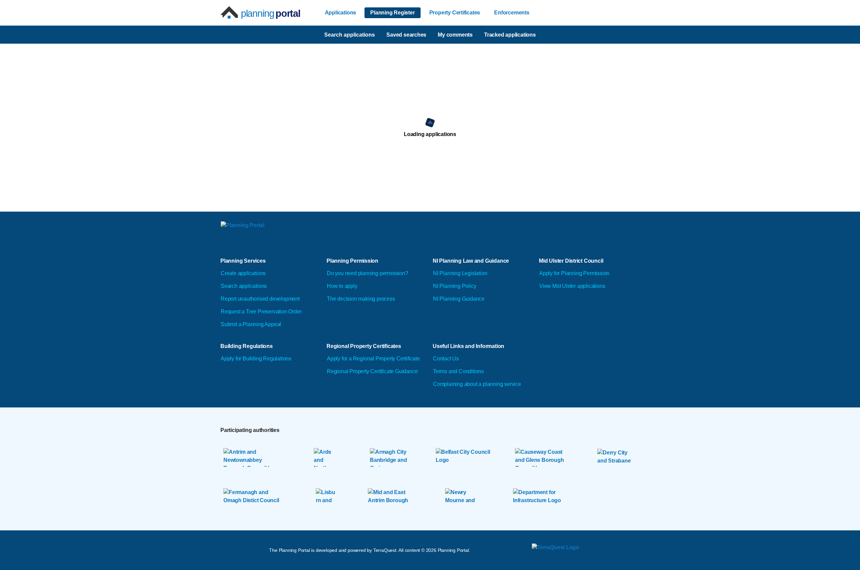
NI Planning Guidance (458, 299)
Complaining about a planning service (477, 384)
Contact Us (446, 358)
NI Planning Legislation (460, 273)
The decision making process (361, 299)
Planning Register (392, 12)
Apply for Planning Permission (574, 273)
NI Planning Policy (454, 286)
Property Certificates (454, 12)
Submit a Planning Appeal (251, 324)
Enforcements (511, 12)
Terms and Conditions (458, 371)
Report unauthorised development (260, 299)
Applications (340, 12)
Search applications (244, 286)
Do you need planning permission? (367, 273)
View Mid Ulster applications (572, 286)
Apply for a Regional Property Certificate (373, 358)
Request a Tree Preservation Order (261, 311)
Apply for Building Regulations (256, 358)
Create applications (243, 273)
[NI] (279, 233)
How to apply (342, 286)
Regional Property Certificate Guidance (372, 371)
